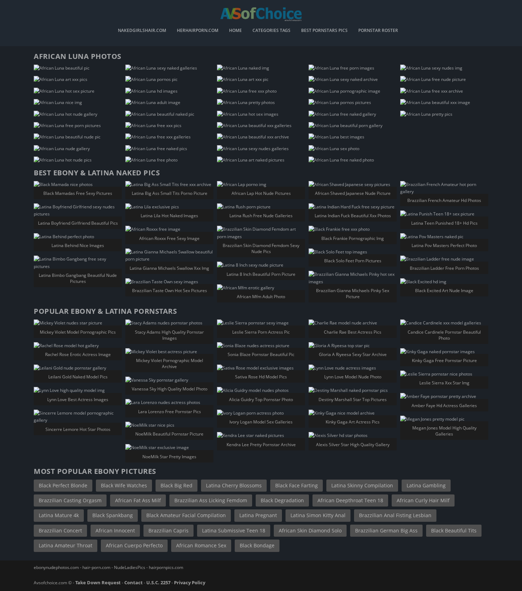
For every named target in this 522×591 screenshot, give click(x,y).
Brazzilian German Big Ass (386, 530)
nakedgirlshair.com (142, 30)
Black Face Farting (296, 485)
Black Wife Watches (124, 485)
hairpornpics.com (166, 567)
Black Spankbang (112, 515)
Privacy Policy (189, 582)
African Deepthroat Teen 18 (350, 500)
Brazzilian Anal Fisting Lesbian (395, 515)
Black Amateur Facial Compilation (186, 515)
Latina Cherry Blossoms (234, 485)
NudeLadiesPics (129, 567)
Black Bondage (257, 545)
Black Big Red (176, 485)
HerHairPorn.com (197, 30)
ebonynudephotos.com (56, 567)
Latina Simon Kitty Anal (318, 515)
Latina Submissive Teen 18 (233, 530)
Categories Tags (271, 30)
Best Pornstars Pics (324, 30)
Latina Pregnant (258, 515)
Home (235, 30)
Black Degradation (282, 500)
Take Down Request (98, 582)
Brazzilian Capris (168, 530)
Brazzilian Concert (60, 530)
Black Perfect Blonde (63, 485)
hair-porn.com (96, 567)
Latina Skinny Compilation (362, 485)
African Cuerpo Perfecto (134, 545)
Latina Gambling (426, 485)
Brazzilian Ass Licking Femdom (210, 500)
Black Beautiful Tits (454, 530)
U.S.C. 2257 (158, 582)
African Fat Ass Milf (138, 500)
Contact (133, 582)
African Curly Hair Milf (423, 500)
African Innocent (115, 530)
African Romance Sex (201, 545)
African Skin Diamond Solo (310, 530)
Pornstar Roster (378, 30)
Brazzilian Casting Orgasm (70, 500)
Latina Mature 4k (59, 515)
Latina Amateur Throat (65, 545)
